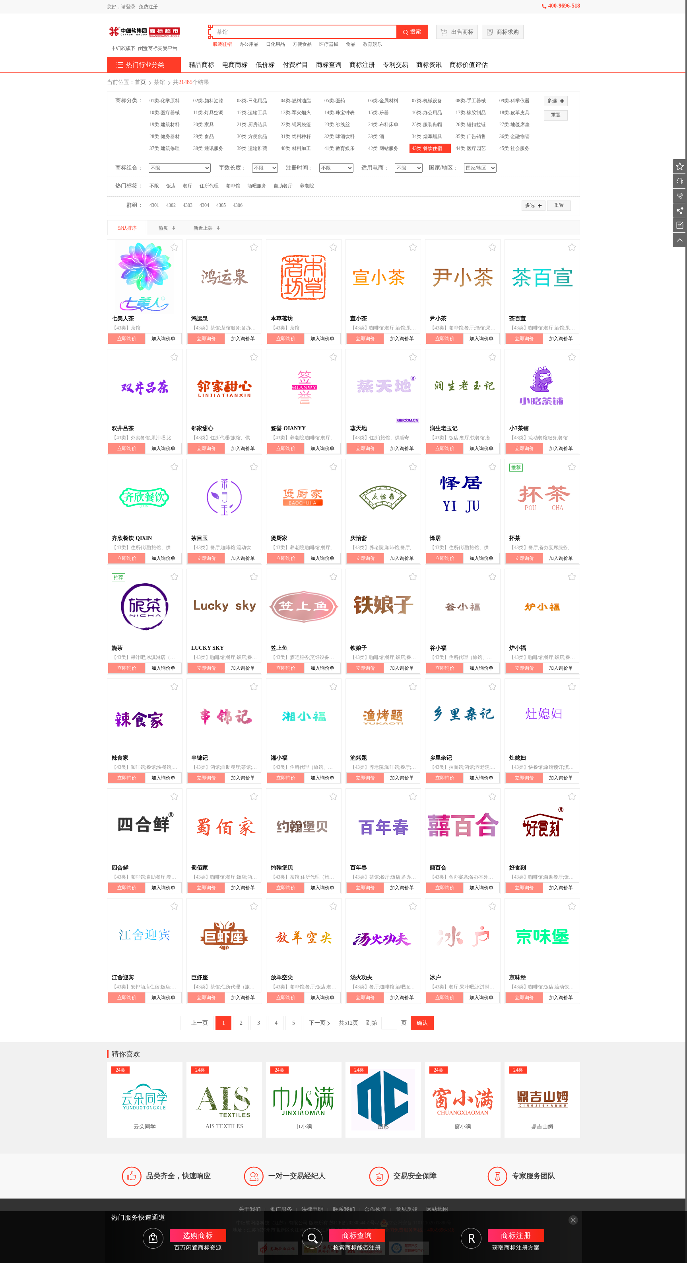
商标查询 (329, 64)
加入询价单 (163, 338)
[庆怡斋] (383, 497)
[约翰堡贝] (304, 826)
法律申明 (312, 1209)
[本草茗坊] (304, 277)
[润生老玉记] (463, 387)
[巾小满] (303, 1099)
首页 (140, 82)
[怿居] (463, 497)
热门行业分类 (140, 64)
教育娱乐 (372, 44)
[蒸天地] (383, 387)
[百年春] (383, 826)
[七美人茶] (145, 277)
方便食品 (302, 44)
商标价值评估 (469, 64)
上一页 (197, 1023)
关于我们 (250, 1209)
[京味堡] (542, 936)
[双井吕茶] (145, 387)
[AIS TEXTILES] (224, 1099)
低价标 (265, 64)
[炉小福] (542, 606)
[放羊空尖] (304, 936)
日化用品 (275, 44)
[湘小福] (304, 716)
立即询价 (126, 338)
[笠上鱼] (304, 606)
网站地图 (437, 1209)
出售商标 (462, 32)
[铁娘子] (383, 606)
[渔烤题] (383, 716)
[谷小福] (463, 606)
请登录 (128, 7)
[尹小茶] (463, 277)
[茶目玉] (224, 497)
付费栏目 (295, 64)
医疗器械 (328, 44)
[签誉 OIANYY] (304, 387)
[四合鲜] (145, 826)
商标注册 (362, 64)
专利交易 (395, 64)
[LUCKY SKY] (224, 606)
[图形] (383, 1099)
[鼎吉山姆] (542, 1099)
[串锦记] (224, 716)
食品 (350, 44)
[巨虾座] (224, 936)
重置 (556, 115)
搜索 (412, 32)
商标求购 (508, 32)
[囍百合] (463, 826)
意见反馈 (407, 1209)
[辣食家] (145, 716)
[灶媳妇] (542, 716)
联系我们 (344, 1209)
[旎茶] (145, 606)
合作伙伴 (375, 1209)
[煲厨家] (304, 497)
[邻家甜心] (224, 387)
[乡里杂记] (463, 716)
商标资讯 (429, 64)
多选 (555, 100)
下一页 (320, 1023)
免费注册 (148, 7)
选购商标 (198, 1236)
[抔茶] (542, 497)
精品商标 (201, 64)
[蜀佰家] (224, 826)
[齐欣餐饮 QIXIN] (145, 497)
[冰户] (463, 936)
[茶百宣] (542, 277)
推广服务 (281, 1209)
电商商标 (235, 64)
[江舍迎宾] (145, 936)
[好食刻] (542, 826)
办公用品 (248, 44)
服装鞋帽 (222, 44)
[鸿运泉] (224, 277)
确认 (422, 1023)
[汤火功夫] (383, 936)
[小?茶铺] (542, 387)
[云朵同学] (144, 1099)
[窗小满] (462, 1099)
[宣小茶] (383, 277)
